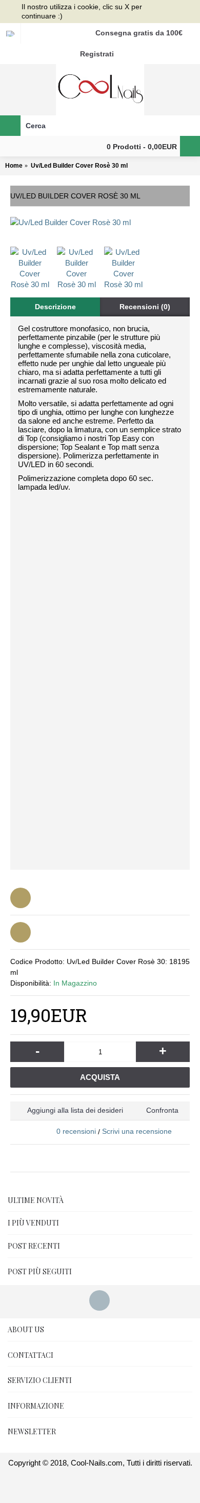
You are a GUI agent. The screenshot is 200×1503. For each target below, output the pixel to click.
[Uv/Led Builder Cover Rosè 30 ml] (100, 222)
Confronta (162, 1110)
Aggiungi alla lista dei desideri (75, 1110)
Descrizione (55, 307)
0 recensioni (76, 1131)
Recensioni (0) (144, 307)
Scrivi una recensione (137, 1131)
